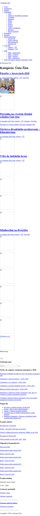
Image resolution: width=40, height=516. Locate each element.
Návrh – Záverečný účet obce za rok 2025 (13, 429)
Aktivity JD (11, 38)
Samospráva (8, 8)
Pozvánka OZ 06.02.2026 (8, 436)
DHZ (5, 51)
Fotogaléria (7, 33)
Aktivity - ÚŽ (17, 78)
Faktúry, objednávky (14, 28)
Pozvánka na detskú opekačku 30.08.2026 (17, 407)
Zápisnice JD (12, 44)
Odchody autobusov (6, 496)
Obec (11, 78)
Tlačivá (10, 26)
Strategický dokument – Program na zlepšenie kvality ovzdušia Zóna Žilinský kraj (20, 417)
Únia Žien (7, 45)
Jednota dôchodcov (10, 37)
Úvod (6, 7)
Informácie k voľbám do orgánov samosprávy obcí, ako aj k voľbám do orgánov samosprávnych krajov (18, 393)
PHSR (10, 21)
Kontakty (7, 35)
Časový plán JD (13, 40)
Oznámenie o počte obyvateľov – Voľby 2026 (14, 379)
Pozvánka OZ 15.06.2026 (8, 425)
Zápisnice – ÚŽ (13, 49)
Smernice (11, 30)
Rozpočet (11, 19)
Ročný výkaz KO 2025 (7, 454)
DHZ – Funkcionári (14, 53)
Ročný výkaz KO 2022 (7, 474)
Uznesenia (11, 17)
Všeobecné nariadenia (6, 506)
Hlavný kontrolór (13, 31)
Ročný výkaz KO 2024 (7, 461)
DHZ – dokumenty (14, 58)
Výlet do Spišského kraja (13, 156)
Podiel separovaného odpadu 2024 (10, 457)
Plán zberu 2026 (5, 447)
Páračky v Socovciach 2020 (14, 73)
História (6, 10)
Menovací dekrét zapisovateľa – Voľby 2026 (13, 389)
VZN (9, 14)
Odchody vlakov (5, 493)
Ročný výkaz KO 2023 (7, 467)
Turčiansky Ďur (5, 3)
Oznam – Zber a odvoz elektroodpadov (16, 409)
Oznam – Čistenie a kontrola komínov (15, 411)
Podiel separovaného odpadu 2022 (10, 471)
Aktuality (27, 121)
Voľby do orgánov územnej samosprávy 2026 (18, 60)
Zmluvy (10, 24)
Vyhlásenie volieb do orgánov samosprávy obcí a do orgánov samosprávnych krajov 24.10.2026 (18, 399)
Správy (10, 23)
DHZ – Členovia (13, 54)
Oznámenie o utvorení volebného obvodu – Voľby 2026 (17, 386)
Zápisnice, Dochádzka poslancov (18, 15)
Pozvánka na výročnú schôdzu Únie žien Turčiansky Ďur (17, 124)
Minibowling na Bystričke (14, 230)
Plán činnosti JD (13, 42)
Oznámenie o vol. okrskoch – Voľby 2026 (13, 382)
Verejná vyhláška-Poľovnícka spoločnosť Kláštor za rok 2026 (19, 432)
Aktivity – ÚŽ (12, 47)
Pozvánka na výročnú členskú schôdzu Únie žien (16, 115)
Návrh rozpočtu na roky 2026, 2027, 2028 (13, 439)
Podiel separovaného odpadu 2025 (10, 450)
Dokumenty (7, 12)
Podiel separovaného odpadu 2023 (10, 464)
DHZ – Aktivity (13, 56)
